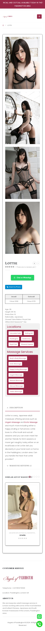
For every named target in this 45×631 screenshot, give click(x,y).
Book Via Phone (14, 287)
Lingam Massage (16, 375)
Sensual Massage (16, 386)
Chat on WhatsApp (23, 278)
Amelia (23, 535)
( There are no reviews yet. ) (26, 267)
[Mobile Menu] (39, 16)
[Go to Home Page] (3, 25)
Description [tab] (16, 407)
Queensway (26, 339)
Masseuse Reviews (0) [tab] (21, 465)
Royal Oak (13, 344)
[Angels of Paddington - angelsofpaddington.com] (7, 16)
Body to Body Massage (18, 358)
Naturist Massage (16, 380)
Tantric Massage (16, 391)
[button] (30, 477)
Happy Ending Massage (18, 369)
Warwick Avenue (27, 344)
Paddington (14, 339)
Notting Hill (29, 333)
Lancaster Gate (15, 333)
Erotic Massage (15, 364)
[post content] (22, 507)
